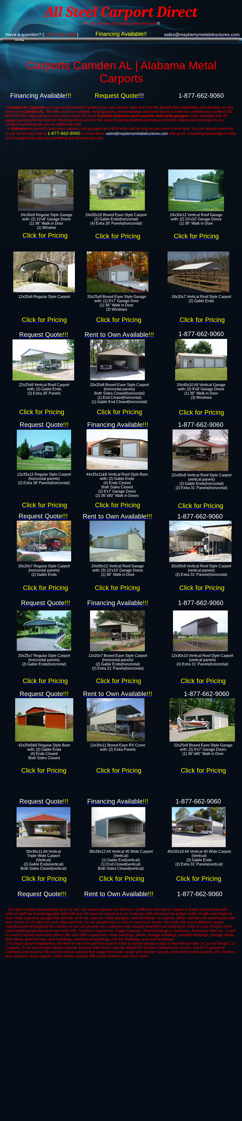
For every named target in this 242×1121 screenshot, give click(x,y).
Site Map (19, 40)
